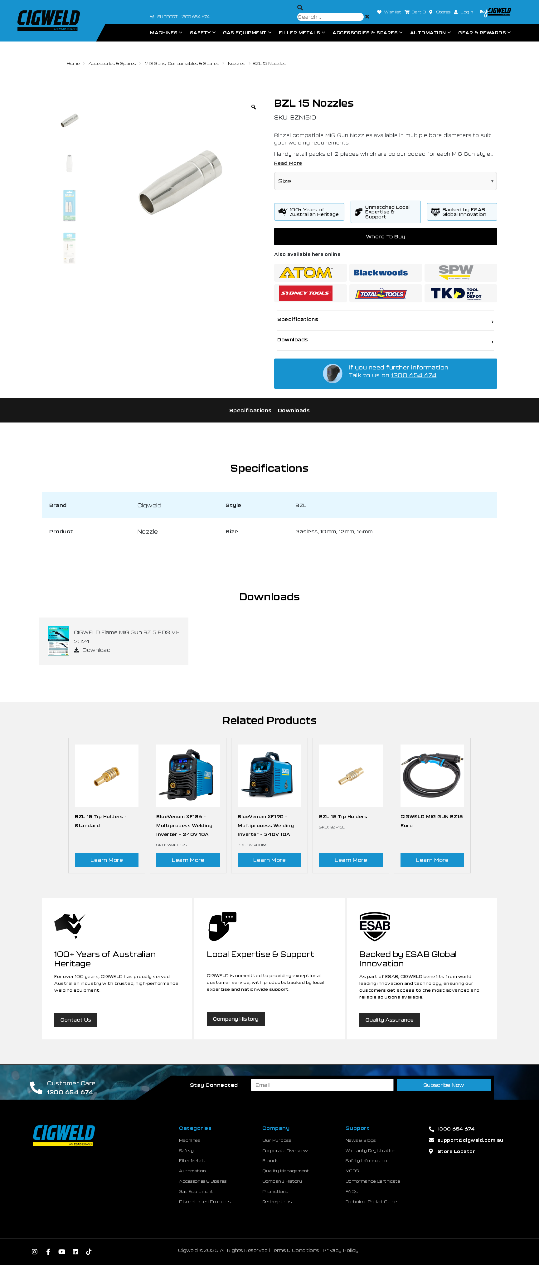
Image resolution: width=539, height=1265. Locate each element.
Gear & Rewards (482, 32)
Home (73, 63)
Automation (428, 32)
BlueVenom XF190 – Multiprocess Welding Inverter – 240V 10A (266, 825)
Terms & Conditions (295, 1250)
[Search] (300, 7)
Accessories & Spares (365, 32)
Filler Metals (299, 32)
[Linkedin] (75, 1252)
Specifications (250, 410)
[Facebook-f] (48, 1252)
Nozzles (236, 63)
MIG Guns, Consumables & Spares (182, 63)
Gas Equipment (245, 32)
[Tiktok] (89, 1252)
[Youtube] (61, 1252)
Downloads (294, 410)
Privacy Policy (340, 1250)
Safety (200, 32)
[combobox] (330, 17)
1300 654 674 (413, 375)
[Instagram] (34, 1252)
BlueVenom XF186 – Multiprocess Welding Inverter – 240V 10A (184, 825)
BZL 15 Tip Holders (343, 816)
